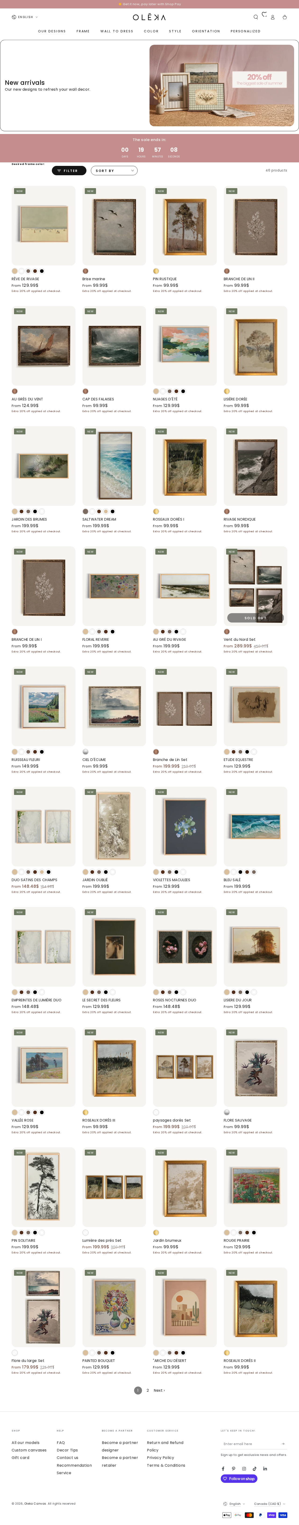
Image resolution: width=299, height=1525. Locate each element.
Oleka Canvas (35, 1504)
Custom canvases (29, 1450)
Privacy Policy (160, 1457)
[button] (256, 17)
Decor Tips (67, 1450)
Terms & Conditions (166, 1465)
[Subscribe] (284, 1444)
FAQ (61, 1442)
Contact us (67, 1457)
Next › (159, 1390)
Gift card (20, 1457)
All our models (25, 1442)
